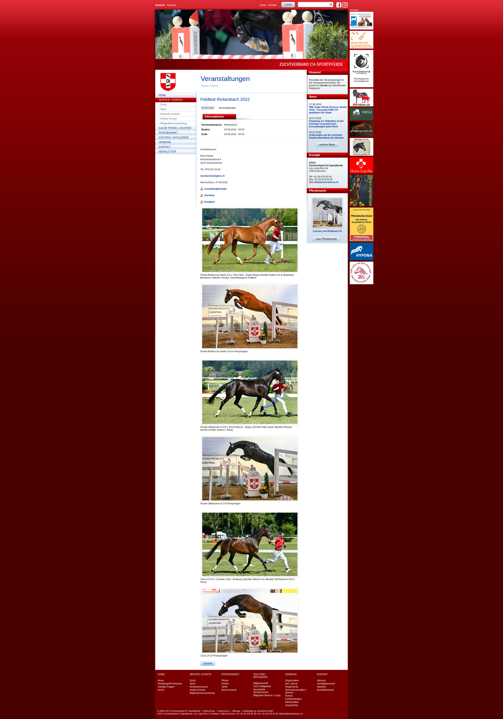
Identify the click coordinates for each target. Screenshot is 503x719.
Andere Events (168, 118)
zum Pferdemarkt (326, 238)
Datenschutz (209, 711)
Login (288, 4)
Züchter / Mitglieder (174, 137)
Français (171, 5)
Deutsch (160, 5)
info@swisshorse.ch (293, 714)
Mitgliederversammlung (173, 123)
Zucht (163, 104)
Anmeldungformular (215, 189)
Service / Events (209, 86)
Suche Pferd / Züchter (175, 128)
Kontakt (272, 5)
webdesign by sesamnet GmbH (258, 711)
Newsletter (167, 151)
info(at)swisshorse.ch (326, 182)
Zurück (208, 663)
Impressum (223, 711)
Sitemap (236, 711)
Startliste (209, 195)
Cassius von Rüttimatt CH (327, 231)
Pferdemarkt (168, 132)
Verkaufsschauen (170, 113)
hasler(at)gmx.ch (215, 176)
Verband (165, 142)
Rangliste (209, 201)
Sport (163, 109)
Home (263, 5)
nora (203, 176)
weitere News (327, 144)
